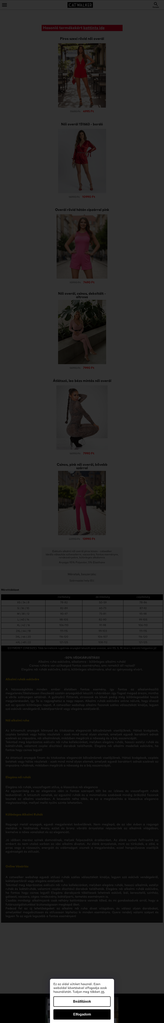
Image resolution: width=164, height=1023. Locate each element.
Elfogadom (82, 1014)
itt (102, 991)
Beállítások (82, 1001)
